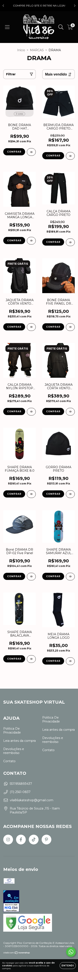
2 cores (19, 113)
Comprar (14, 151)
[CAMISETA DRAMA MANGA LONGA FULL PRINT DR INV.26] (31, 241)
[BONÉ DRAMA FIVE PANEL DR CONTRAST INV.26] (70, 327)
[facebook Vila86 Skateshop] (21, 839)
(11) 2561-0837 (20, 792)
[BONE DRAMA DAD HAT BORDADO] (31, 152)
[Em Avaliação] (11, 901)
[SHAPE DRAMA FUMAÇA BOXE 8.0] (31, 494)
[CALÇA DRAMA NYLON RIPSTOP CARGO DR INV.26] (31, 411)
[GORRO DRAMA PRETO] (70, 494)
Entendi (68, 965)
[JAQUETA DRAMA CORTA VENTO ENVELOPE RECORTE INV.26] (70, 411)
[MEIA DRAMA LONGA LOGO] (70, 661)
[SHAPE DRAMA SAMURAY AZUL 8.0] (70, 576)
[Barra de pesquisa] (61, 27)
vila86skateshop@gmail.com (31, 800)
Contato (9, 761)
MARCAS (37, 50)
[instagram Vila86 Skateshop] (8, 839)
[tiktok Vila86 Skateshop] (34, 839)
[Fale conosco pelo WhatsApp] (71, 952)
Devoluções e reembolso (13, 751)
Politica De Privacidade (12, 730)
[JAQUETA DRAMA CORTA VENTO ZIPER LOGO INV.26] (31, 327)
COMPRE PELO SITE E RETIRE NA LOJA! (39, 5)
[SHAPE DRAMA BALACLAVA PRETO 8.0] (31, 659)
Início (21, 50)
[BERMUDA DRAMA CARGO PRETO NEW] (70, 156)
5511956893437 (21, 784)
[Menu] (7, 27)
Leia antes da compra (19, 741)
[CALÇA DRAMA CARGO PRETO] (70, 242)
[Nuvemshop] (16, 953)
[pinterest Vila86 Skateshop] (46, 839)
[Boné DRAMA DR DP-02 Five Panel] (31, 576)
